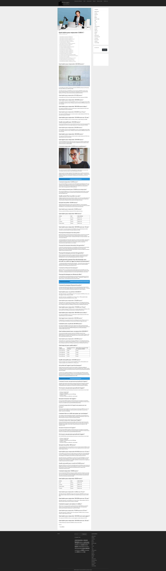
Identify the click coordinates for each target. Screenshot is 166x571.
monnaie (78, 548)
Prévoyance (96, 38)
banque (77, 542)
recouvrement (87, 550)
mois (76, 548)
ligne (87, 546)
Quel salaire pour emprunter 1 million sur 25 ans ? (67, 60)
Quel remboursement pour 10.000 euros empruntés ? (67, 43)
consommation (81, 543)
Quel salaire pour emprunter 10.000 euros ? (66, 44)
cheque (87, 542)
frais (78, 546)
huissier (85, 546)
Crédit (95, 24)
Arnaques (93, 537)
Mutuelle (95, 32)
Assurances (96, 14)
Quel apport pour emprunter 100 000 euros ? (66, 51)
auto (83, 540)
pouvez (78, 550)
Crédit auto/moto (97, 26)
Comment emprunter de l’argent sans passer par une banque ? (69, 55)
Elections (95, 29)
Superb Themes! (89, 569)
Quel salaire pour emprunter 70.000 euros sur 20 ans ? (68, 61)
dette (77, 544)
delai (75, 544)
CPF (95, 23)
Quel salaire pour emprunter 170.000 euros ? (66, 50)
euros (76, 546)
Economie (95, 27)
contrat (84, 543)
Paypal (95, 33)
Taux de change (96, 42)
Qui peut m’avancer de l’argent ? (65, 56)
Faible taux (96, 30)
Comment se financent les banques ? (65, 47)
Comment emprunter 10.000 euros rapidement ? (67, 41)
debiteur (88, 543)
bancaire (86, 540)
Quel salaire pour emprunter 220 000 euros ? (66, 36)
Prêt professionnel (97, 36)
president (80, 550)
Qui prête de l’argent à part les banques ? (66, 53)
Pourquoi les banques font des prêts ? (65, 45)
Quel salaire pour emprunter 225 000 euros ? (66, 37)
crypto (86, 543)
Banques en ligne (94, 543)
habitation (82, 546)
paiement (87, 548)
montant (80, 548)
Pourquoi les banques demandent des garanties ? (67, 46)
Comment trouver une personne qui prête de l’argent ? (68, 54)
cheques (76, 543)
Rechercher (96, 47)
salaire (78, 551)
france (80, 546)
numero (83, 548)
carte (85, 542)
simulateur (96, 41)
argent (76, 540)
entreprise (86, 544)
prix (84, 550)
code (77, 543)
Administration (96, 11)
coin (78, 543)
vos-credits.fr (62, 526)
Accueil (58, 533)
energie (82, 544)
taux (84, 551)
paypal (75, 550)
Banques (95, 17)
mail (88, 546)
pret (82, 550)
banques (80, 542)
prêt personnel (96, 35)
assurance (80, 540)
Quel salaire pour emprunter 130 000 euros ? (66, 52)
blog (95, 20)
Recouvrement (96, 39)
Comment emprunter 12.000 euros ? (65, 42)
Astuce (93, 540)
